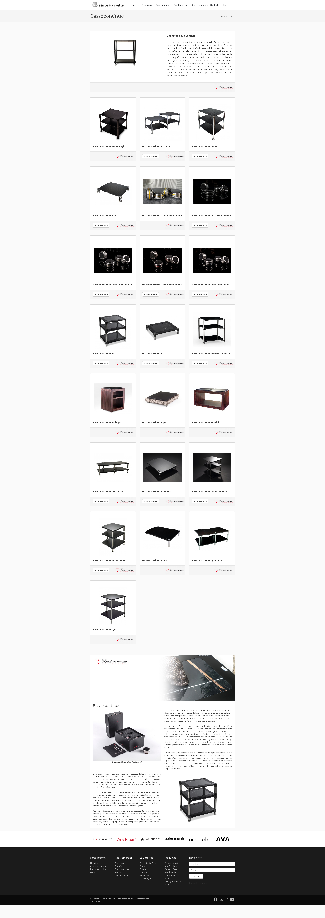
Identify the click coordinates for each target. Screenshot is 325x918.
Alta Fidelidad (171, 866)
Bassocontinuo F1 (152, 353)
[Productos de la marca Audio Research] (150, 839)
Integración (170, 875)
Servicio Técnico (200, 5)
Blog (224, 5)
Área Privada (121, 875)
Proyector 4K (171, 863)
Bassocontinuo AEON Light (109, 146)
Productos (147, 5)
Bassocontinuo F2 (103, 353)
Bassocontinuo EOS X (106, 215)
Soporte (144, 866)
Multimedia (170, 872)
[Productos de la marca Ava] (199, 839)
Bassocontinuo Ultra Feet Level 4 (113, 284)
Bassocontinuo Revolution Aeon (211, 353)
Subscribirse (196, 876)
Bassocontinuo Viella (155, 560)
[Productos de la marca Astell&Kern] (102, 839)
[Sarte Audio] (108, 5)
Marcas (168, 878)
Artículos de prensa (100, 866)
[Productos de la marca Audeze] (126, 839)
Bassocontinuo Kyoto (155, 422)
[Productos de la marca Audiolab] (174, 839)
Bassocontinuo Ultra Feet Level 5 (211, 215)
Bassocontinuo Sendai (205, 422)
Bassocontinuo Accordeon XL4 (210, 491)
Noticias (94, 863)
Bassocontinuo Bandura (156, 491)
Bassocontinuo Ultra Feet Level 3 (162, 284)
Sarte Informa (163, 5)
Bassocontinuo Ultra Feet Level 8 (162, 215)
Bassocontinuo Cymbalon (207, 560)
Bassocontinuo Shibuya (107, 422)
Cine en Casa (170, 869)
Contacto (214, 5)
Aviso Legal (145, 878)
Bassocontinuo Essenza (181, 35)
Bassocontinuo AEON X (206, 146)
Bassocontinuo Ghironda (108, 491)
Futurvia (102, 901)
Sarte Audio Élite (148, 863)
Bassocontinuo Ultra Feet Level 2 (211, 284)
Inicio (223, 16)
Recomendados (98, 869)
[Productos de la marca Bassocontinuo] (223, 87)
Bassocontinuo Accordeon (109, 560)
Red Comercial (181, 5)
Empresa (134, 5)
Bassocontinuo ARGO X (156, 146)
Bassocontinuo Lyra (105, 629)
